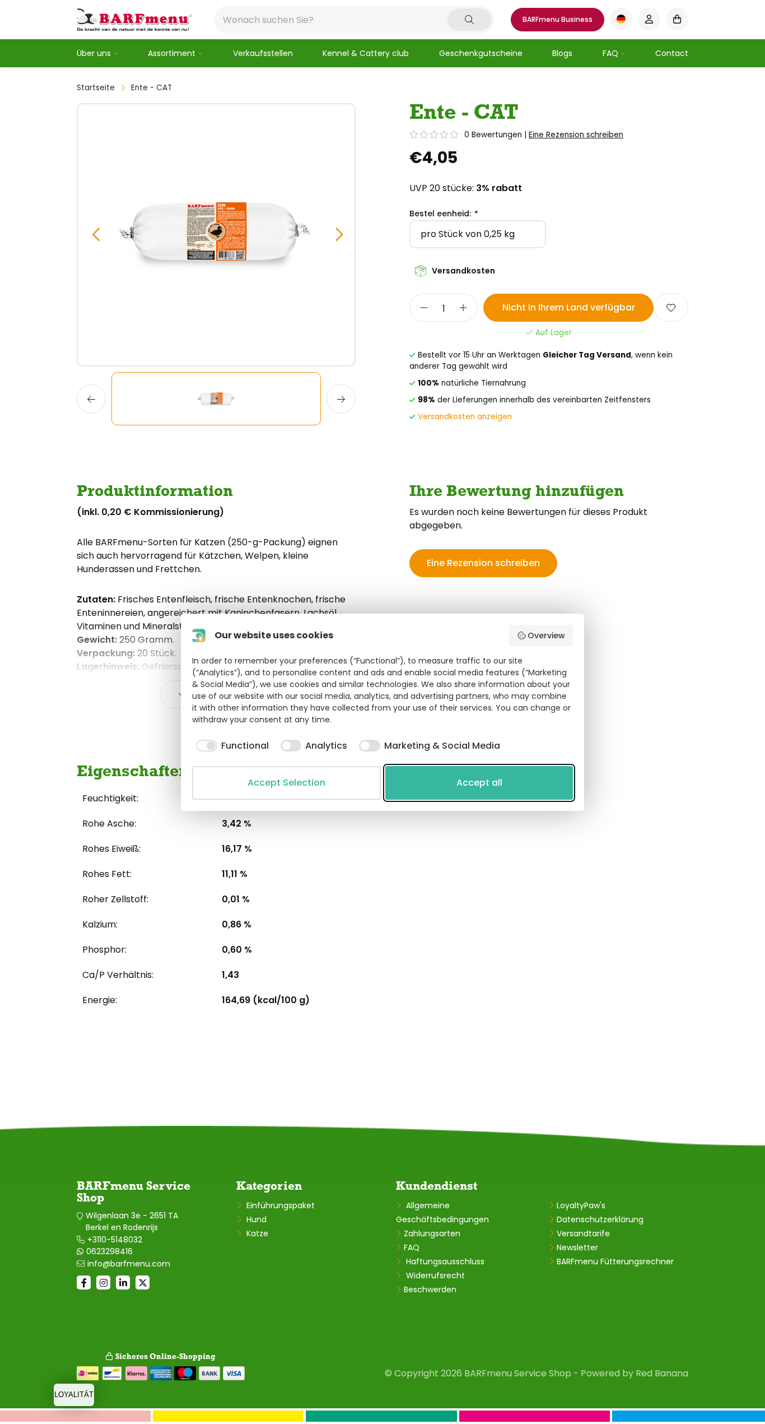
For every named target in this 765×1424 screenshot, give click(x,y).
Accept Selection (286, 782)
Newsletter (577, 1247)
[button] (95, 235)
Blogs (562, 53)
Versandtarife (583, 1233)
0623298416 (109, 1251)
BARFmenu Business (558, 19)
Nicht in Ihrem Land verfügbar (568, 307)
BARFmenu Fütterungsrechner (615, 1261)
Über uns (94, 53)
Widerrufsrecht (434, 1275)
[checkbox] (230, 746)
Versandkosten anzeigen (465, 416)
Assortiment (171, 53)
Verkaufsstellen (263, 53)
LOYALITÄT (74, 1394)
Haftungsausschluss (444, 1261)
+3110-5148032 (114, 1239)
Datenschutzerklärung (600, 1219)
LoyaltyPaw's (581, 1205)
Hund (255, 1219)
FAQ (610, 53)
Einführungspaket (279, 1205)
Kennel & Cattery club (366, 53)
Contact (671, 53)
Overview (546, 635)
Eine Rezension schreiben (576, 134)
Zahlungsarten (432, 1233)
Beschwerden (430, 1289)
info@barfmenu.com (128, 1263)
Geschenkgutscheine (481, 53)
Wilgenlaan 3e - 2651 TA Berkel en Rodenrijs (132, 1221)
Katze (256, 1233)
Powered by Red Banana (634, 1373)
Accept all (479, 782)
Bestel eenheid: (443, 213)
